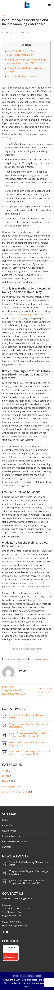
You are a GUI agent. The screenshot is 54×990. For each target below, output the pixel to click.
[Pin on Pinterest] (34, 649)
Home (5, 819)
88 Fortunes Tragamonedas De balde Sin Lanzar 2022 (13, 690)
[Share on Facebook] (19, 649)
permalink (44, 659)
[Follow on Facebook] (4, 932)
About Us (7, 825)
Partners (6, 846)
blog (4, 770)
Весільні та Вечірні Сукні (15, 791)
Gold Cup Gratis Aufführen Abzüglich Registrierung (28, 744)
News (4, 15)
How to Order (9, 830)
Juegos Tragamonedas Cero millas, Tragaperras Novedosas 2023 (27, 734)
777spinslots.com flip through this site (22, 314)
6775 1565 (15, 922)
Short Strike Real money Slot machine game (28, 716)
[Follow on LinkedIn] (7, 932)
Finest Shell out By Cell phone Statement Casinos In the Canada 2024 (30, 753)
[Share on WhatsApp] (14, 649)
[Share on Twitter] (24, 649)
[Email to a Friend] (29, 649)
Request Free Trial (11, 836)
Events (5, 775)
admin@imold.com (18, 925)
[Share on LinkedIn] (39, 649)
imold (27, 32)
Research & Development (15, 841)
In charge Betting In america (22, 76)
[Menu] (4, 4)
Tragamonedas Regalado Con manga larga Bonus (28, 725)
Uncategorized (9, 786)
